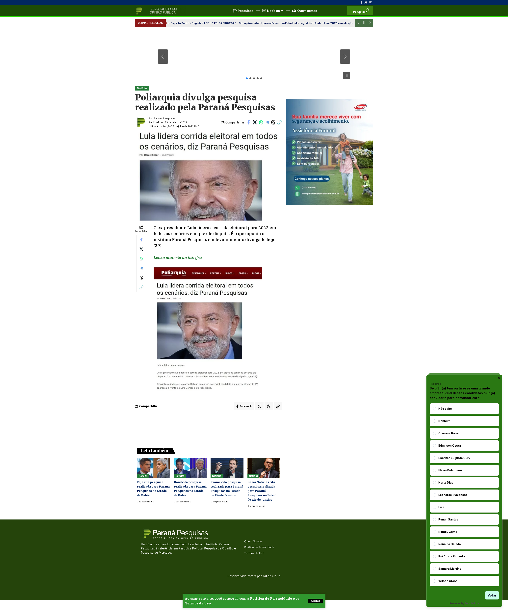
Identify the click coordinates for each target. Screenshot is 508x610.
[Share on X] (255, 122)
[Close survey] (499, 378)
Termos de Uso (198, 603)
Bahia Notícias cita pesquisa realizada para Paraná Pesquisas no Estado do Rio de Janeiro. (262, 490)
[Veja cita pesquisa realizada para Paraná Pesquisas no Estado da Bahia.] (153, 468)
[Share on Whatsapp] (261, 122)
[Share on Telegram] (267, 122)
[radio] (434, 408)
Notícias (142, 88)
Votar (492, 595)
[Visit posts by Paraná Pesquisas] (141, 122)
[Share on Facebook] (248, 122)
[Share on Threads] (273, 122)
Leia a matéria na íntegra (178, 257)
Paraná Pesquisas (164, 118)
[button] (315, 601)
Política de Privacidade (271, 598)
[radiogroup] (464, 494)
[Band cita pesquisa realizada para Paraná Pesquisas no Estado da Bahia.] (190, 468)
